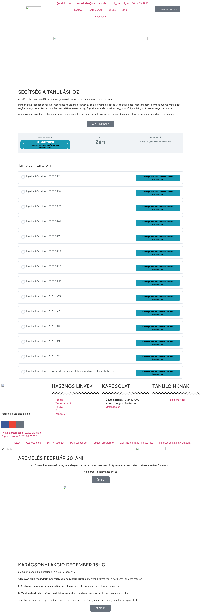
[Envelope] (12, 424)
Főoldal (78, 9)
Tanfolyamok (95, 9)
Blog (124, 9)
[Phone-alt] (20, 424)
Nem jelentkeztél (45, 142)
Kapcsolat (100, 16)
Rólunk (112, 9)
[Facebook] (5, 424)
